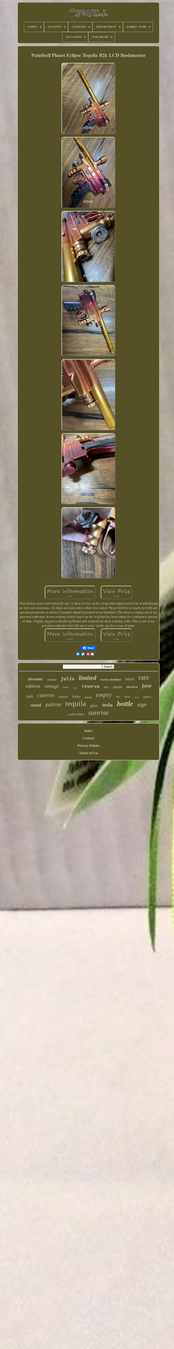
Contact (88, 738)
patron (53, 704)
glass (94, 706)
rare (143, 677)
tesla (107, 705)
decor (127, 696)
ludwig (88, 697)
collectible (76, 714)
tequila (75, 703)
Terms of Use (88, 752)
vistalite (51, 679)
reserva (91, 686)
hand (137, 697)
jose (147, 685)
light (29, 696)
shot (106, 687)
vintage (51, 686)
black (129, 679)
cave (75, 687)
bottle (125, 704)
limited (87, 677)
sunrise (98, 712)
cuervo (45, 695)
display (63, 696)
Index (88, 730)
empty (104, 694)
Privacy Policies (88, 745)
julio (67, 678)
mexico (132, 687)
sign (141, 704)
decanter (35, 679)
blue (118, 696)
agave (147, 696)
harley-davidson (111, 679)
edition (33, 686)
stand (36, 705)
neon (66, 687)
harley (76, 696)
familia (117, 687)
